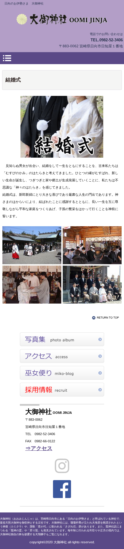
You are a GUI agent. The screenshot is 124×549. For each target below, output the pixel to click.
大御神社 (62, 19)
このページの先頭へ (106, 317)
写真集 (62, 339)
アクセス (62, 356)
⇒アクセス (38, 448)
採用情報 (62, 389)
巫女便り (62, 373)
